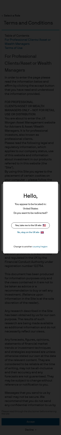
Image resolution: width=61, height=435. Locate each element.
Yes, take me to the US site (28, 225)
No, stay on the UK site (28, 232)
